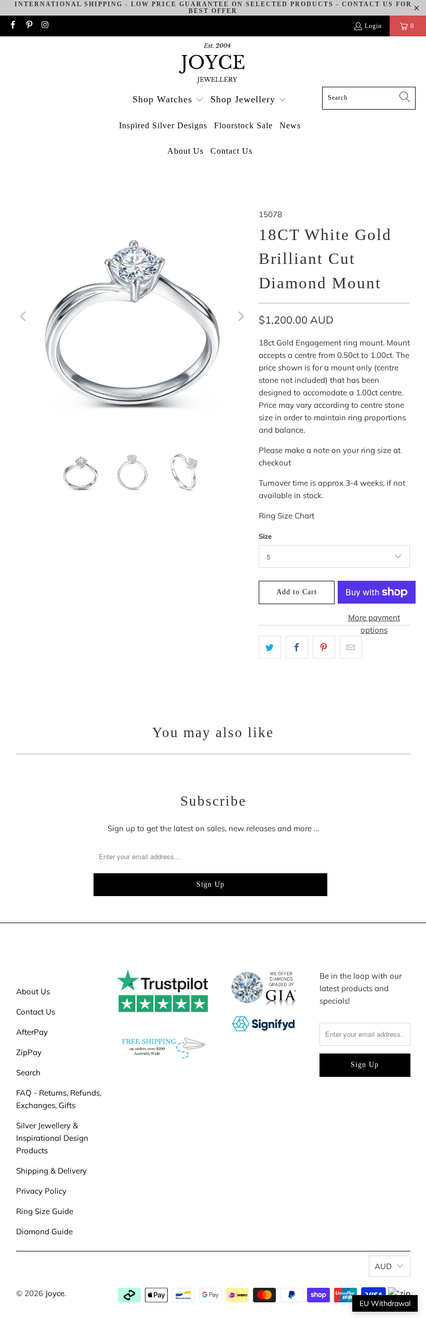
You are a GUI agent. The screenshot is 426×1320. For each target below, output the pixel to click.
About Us (33, 991)
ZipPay (29, 1052)
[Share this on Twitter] (270, 647)
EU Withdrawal (385, 1303)
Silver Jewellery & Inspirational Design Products (52, 1138)
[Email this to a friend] (351, 647)
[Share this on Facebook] (297, 647)
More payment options (374, 623)
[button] (168, 100)
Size (265, 536)
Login (373, 26)
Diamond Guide (44, 1231)
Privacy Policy (41, 1191)
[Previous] (24, 317)
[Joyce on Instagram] (45, 26)
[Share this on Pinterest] (324, 647)
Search (28, 1072)
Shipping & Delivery (51, 1171)
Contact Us (35, 1012)
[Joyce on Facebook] (12, 26)
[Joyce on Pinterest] (28, 26)
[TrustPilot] (162, 1009)
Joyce (54, 1293)
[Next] (240, 317)
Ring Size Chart (286, 516)
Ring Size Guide (44, 1211)
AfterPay (32, 1032)
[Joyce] (213, 64)
